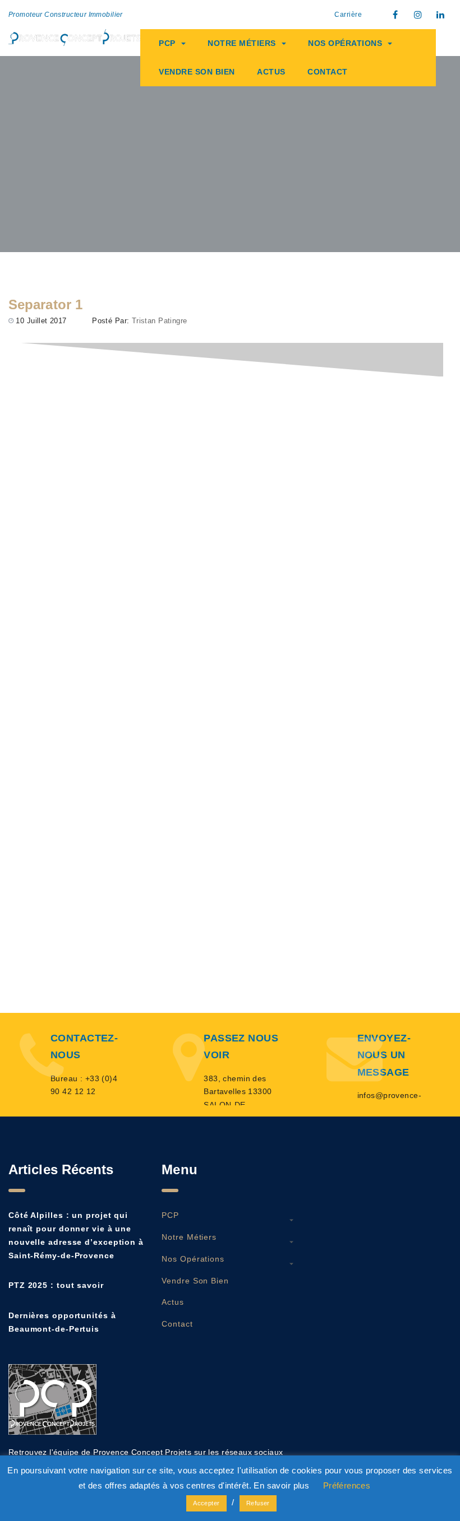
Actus (271, 71)
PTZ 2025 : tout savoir (56, 1285)
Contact (327, 71)
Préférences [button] (347, 1485)
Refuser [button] (258, 1503)
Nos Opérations (345, 43)
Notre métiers (242, 43)
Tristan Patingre (159, 321)
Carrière (348, 14)
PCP (167, 43)
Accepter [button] (206, 1503)
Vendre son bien (197, 71)
